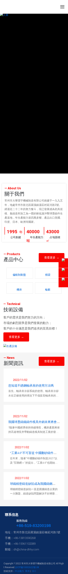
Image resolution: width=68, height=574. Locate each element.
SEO (34, 571)
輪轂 (47, 289)
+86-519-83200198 (33, 525)
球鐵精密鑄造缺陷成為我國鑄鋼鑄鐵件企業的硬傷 (32, 485)
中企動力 (19, 571)
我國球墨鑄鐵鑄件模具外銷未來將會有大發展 (34, 423)
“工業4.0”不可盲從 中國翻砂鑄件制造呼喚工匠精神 (33, 454)
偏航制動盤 (19, 274)
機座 (19, 289)
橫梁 (47, 274)
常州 (27, 571)
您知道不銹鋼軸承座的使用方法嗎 (31, 385)
